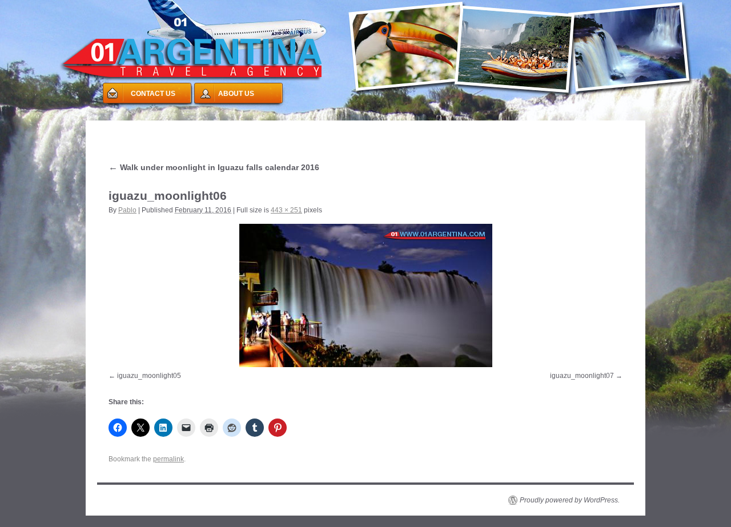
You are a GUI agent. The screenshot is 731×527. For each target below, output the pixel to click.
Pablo (127, 210)
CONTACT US (153, 94)
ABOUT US (236, 94)
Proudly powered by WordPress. (570, 500)
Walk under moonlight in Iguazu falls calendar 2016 (214, 167)
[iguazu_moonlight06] (365, 295)
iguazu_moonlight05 (149, 376)
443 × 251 (286, 210)
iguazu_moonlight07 (582, 376)
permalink (168, 459)
